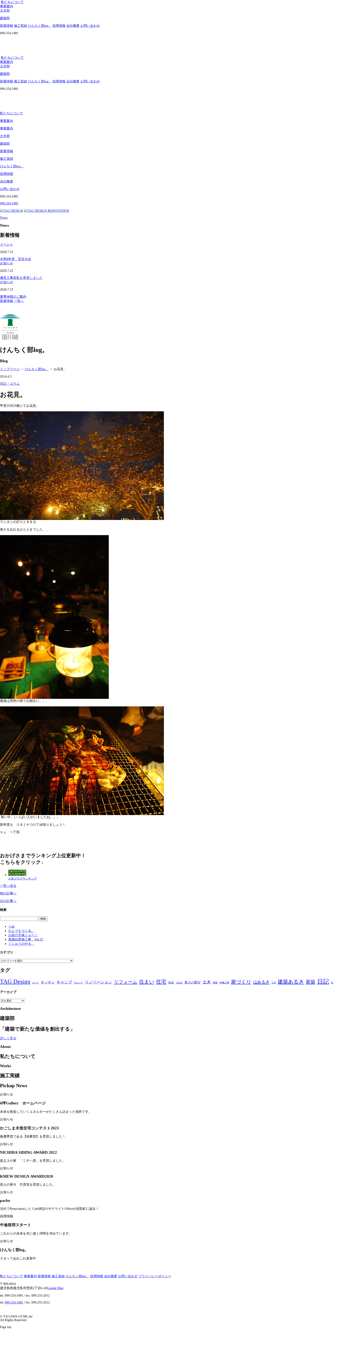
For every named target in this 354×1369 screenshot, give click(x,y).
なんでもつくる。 (21, 931)
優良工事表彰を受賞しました (21, 278)
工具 (273, 983)
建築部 (5, 143)
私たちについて (12, 2)
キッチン (48, 982)
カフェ (35, 983)
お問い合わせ (90, 25)
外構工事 (224, 982)
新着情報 (6, 25)
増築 (215, 982)
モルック (78, 983)
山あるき (261, 982)
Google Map (55, 1288)
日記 (323, 981)
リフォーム (125, 981)
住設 (171, 982)
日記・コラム (10, 383)
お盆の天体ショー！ (23, 935)
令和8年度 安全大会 (15, 259)
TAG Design (15, 981)
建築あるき (291, 981)
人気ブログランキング (22, 878)
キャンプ (64, 982)
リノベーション (98, 982)
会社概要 (72, 25)
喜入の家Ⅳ (192, 982)
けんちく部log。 (40, 25)
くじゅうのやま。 (21, 943)
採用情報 (59, 25)
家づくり (241, 981)
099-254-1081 (14, 1302)
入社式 (179, 983)
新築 (310, 981)
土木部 (5, 136)
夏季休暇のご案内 (13, 296)
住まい (146, 981)
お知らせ (6, 263)
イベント (6, 244)
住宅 (161, 981)
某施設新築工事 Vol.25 (25, 939)
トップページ (10, 369)
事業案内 (6, 6)
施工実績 (20, 25)
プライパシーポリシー (154, 1276)
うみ (11, 926)
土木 (207, 982)
